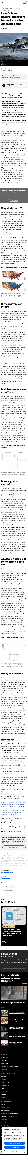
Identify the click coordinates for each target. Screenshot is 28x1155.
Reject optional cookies (14, 1143)
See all (24, 983)
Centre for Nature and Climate (11, 77)
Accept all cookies (15, 1147)
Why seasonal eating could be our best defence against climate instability (17, 1021)
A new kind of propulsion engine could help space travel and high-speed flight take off (17, 1028)
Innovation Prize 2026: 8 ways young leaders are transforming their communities (17, 1013)
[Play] (3, 85)
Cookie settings (14, 1151)
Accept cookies (14, 200)
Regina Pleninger (6, 69)
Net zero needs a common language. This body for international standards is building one (15, 1044)
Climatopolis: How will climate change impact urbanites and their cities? (13, 804)
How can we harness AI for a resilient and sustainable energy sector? (17, 1036)
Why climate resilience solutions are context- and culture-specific (13, 1003)
